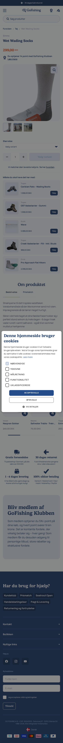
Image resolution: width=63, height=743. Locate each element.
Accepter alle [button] (31, 392)
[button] (31, 406)
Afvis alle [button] (31, 400)
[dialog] (32, 371)
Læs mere (28, 357)
